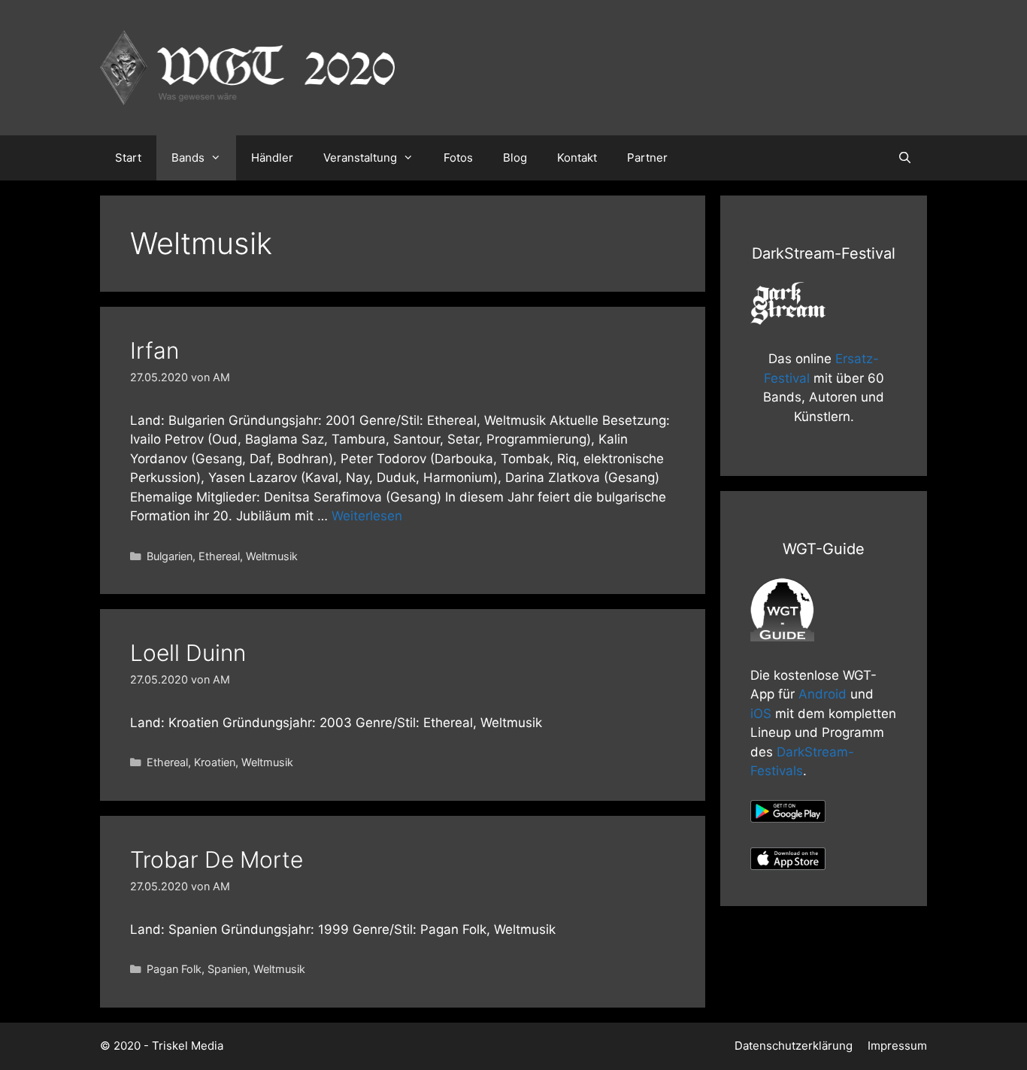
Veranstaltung (360, 157)
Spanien (227, 968)
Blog (515, 157)
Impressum (897, 1045)
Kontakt (577, 157)
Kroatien (214, 762)
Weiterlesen (367, 515)
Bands (187, 157)
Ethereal (219, 556)
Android (822, 694)
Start (128, 157)
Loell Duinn (188, 652)
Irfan (154, 350)
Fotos (458, 157)
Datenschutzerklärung (794, 1045)
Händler (272, 157)
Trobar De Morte (216, 859)
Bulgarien (169, 556)
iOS (760, 713)
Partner (647, 157)
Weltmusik (272, 556)
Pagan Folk (174, 968)
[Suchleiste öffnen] (905, 157)
